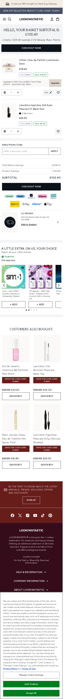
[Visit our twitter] (20, 515)
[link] (51, 19)
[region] (31, 645)
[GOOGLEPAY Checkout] (26, 204)
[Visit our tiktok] (43, 515)
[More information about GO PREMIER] (58, 222)
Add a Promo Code (12, 144)
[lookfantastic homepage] (31, 19)
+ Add (13, 304)
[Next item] (58, 285)
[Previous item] (3, 285)
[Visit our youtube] (35, 515)
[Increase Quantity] (18, 92)
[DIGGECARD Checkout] (53, 196)
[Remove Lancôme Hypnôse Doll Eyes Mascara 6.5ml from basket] (4, 131)
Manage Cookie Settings (31, 675)
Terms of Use (29, 669)
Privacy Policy (10, 669)
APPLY (54, 151)
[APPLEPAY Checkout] (48, 204)
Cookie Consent (31, 557)
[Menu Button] (3, 19)
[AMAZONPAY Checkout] (15, 204)
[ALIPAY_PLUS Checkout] (37, 204)
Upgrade (55, 83)
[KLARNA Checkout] (42, 196)
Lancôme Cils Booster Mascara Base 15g (43, 370)
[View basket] (57, 19)
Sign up (31, 500)
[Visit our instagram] (27, 515)
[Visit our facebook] (12, 515)
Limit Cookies (31, 684)
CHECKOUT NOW (31, 48)
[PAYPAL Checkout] (20, 196)
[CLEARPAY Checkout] (9, 196)
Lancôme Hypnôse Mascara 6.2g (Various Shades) (47, 438)
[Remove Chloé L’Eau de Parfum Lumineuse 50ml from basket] (4, 92)
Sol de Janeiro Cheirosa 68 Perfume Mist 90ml (15, 370)
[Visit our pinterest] (50, 515)
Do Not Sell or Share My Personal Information (31, 561)
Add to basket (29, 224)
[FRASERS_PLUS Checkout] (31, 196)
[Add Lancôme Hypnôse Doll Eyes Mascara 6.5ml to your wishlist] (58, 131)
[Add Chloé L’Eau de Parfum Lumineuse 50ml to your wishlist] (58, 92)
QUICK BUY (15, 396)
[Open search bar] (9, 19)
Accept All (31, 693)
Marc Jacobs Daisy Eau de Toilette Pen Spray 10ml (14, 438)
